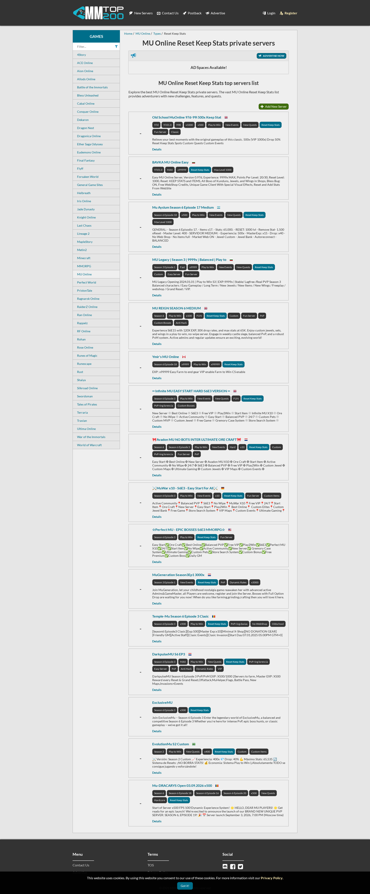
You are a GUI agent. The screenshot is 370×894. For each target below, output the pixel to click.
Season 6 (159, 315)
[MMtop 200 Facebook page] (233, 866)
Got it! (185, 886)
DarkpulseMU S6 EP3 (168, 654)
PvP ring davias (239, 623)
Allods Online (86, 79)
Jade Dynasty (86, 209)
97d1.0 (167, 124)
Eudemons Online (89, 152)
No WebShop (259, 623)
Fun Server (160, 132)
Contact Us (170, 13)
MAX (170, 169)
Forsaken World (87, 176)
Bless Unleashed (87, 95)
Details (156, 149)
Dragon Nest (85, 128)
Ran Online (84, 315)
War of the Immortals (91, 437)
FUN (199, 315)
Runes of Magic (87, 355)
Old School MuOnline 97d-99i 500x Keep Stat (186, 117)
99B (178, 124)
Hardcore (159, 800)
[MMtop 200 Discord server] (225, 866)
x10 (242, 447)
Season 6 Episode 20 (235, 793)
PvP (262, 315)
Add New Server (275, 106)
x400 (207, 751)
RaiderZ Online (87, 307)
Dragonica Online (89, 136)
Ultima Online (86, 429)
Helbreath (84, 193)
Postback (194, 13)
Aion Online (85, 71)
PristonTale (84, 290)
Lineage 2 (83, 233)
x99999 (182, 169)
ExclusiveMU (162, 702)
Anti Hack (181, 322)
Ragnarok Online (88, 298)
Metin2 (82, 250)
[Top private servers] (98, 12)
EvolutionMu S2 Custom (170, 744)
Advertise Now (273, 55)
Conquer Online (87, 111)
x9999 (193, 267)
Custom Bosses (162, 322)
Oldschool (278, 623)
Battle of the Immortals (92, 87)
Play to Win (214, 124)
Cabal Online (85, 103)
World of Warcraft (89, 445)
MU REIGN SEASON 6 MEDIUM (176, 308)
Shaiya (81, 380)
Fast (182, 267)
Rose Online (85, 347)
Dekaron (83, 120)
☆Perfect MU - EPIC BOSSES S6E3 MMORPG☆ (188, 529)
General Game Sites (90, 185)
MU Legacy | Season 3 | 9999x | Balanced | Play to (189, 259)
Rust (80, 372)
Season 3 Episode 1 (164, 267)
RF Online (83, 331)
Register (290, 13)
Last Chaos (84, 225)
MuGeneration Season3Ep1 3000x (178, 575)
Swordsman (85, 396)
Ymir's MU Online (165, 357)
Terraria (82, 412)
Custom (158, 274)
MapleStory (84, 242)
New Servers (143, 13)
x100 (189, 315)
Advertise (217, 13)
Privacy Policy (272, 878)
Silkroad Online (87, 388)
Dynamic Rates (238, 582)
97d (156, 124)
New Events (232, 124)
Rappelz (82, 323)
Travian (82, 420)
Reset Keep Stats (270, 124)
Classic (175, 132)
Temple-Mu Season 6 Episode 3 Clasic (180, 616)
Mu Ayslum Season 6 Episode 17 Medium (183, 207)
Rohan (81, 339)
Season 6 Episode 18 (165, 215)
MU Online (84, 274)
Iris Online (84, 201)
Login (271, 13)
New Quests (250, 124)
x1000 (189, 124)
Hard (233, 447)
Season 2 (159, 751)
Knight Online (86, 217)
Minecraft (83, 258)
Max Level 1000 (222, 169)
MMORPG (84, 266)
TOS (151, 865)
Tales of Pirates (87, 404)
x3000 (254, 582)
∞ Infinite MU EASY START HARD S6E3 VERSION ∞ (191, 391)
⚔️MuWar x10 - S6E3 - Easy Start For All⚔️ (185, 488)
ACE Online (85, 63)
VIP (220, 668)
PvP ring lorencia (163, 405)
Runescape (84, 363)
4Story (81, 54)
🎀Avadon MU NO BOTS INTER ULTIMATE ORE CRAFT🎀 (196, 439)
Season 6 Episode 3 (164, 398)
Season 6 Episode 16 (207, 793)
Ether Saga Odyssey (90, 144)
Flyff (80, 168)
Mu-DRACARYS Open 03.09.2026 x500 (182, 785)
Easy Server (174, 274)
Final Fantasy (86, 160)
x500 (200, 124)
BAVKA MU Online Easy (170, 162)
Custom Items (271, 495)
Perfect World (86, 282)
